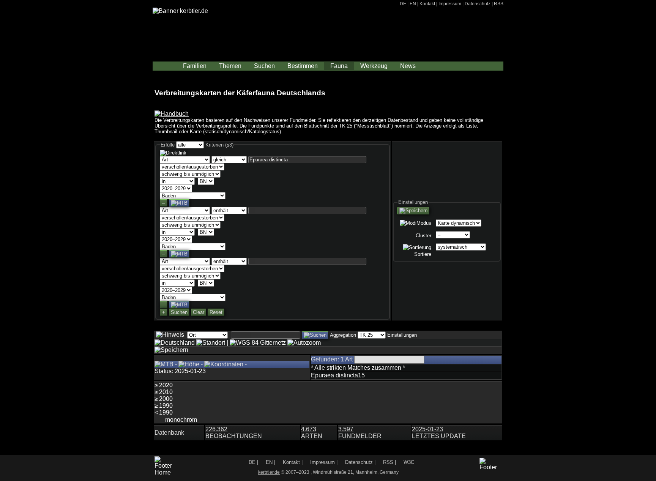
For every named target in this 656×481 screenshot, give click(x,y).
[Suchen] (315, 335)
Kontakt (427, 3)
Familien (195, 66)
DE (403, 3)
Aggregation (343, 335)
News (408, 66)
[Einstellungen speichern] (413, 210)
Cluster (423, 235)
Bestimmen (302, 66)
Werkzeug (374, 66)
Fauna (339, 66)
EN (413, 3)
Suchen (264, 66)
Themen (230, 66)
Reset (216, 312)
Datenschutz (477, 3)
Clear (198, 312)
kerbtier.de (269, 472)
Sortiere (422, 254)
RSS (498, 3)
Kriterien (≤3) (219, 145)
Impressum (449, 3)
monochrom (181, 420)
